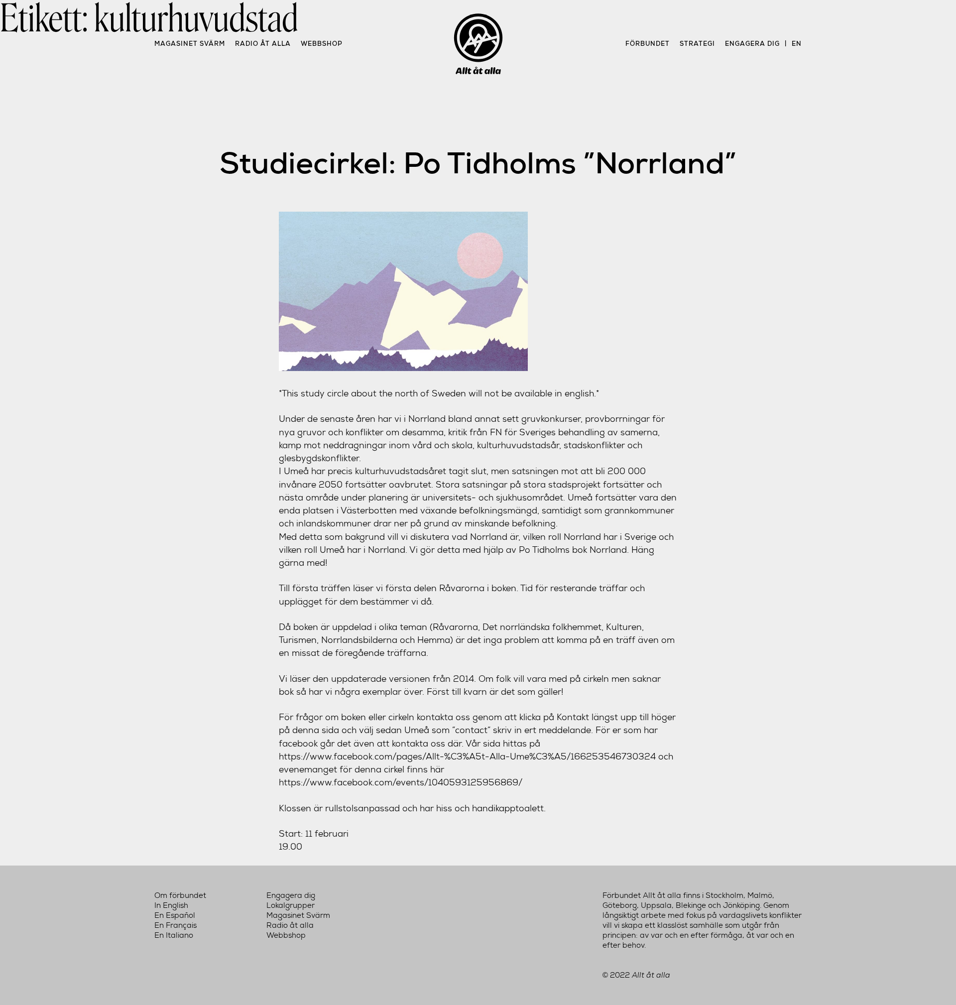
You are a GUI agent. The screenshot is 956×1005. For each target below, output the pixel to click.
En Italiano (173, 935)
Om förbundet (180, 895)
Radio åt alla (263, 43)
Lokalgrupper (290, 905)
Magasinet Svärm (189, 43)
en (797, 43)
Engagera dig (752, 43)
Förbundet (647, 43)
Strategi (697, 43)
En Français (175, 925)
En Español (174, 915)
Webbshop (322, 43)
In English (171, 905)
